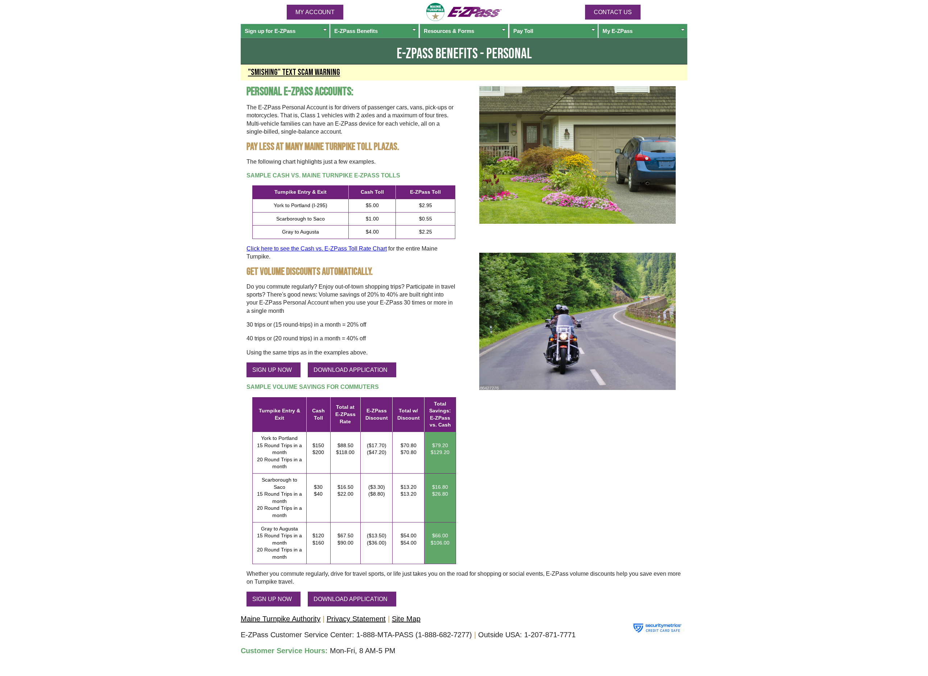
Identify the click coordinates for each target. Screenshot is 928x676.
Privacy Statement (356, 619)
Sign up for (270, 31)
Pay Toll (523, 31)
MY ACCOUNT (315, 12)
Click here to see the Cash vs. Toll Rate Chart (316, 248)
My (617, 31)
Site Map (406, 619)
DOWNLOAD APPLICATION (351, 370)
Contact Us (613, 12)
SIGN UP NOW (272, 370)
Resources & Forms (449, 31)
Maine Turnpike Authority (280, 619)
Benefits (356, 31)
